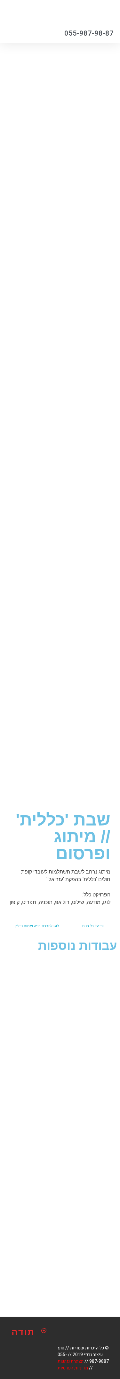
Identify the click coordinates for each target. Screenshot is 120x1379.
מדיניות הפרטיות (73, 1368)
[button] (34, 13)
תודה (23, 1332)
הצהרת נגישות (71, 1361)
